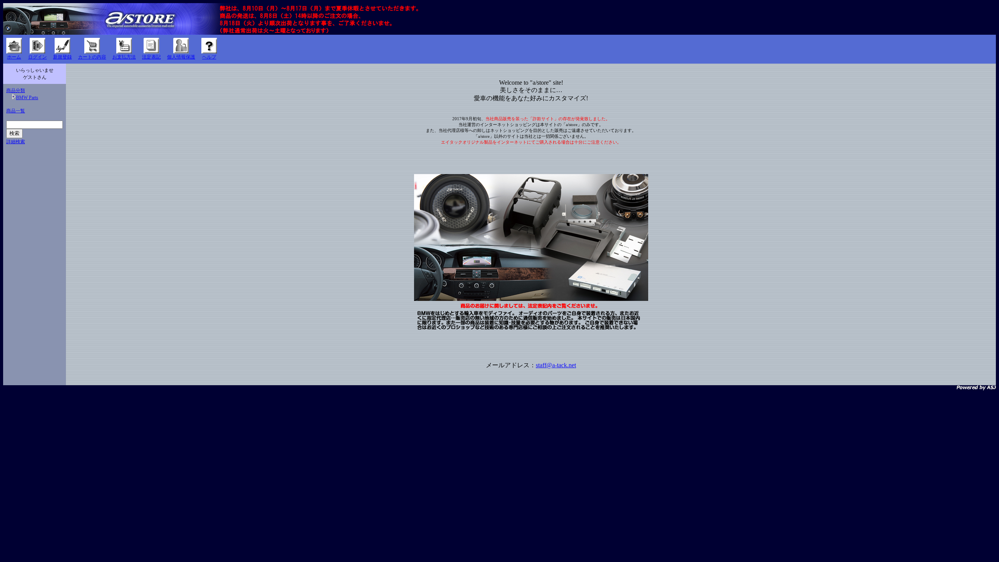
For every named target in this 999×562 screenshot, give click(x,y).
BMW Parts (27, 97)
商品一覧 (15, 111)
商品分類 (15, 90)
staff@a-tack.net (556, 365)
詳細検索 (15, 141)
